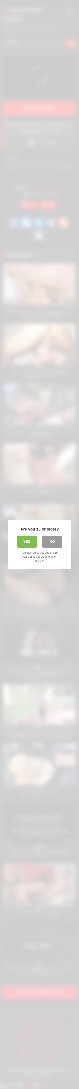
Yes (27, 542)
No (52, 542)
